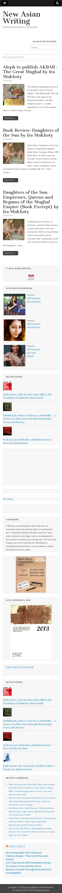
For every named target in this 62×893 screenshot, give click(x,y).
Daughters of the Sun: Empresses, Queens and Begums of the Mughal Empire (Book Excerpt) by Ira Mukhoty (31, 202)
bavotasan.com (43, 890)
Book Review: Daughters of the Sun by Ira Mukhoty (31, 133)
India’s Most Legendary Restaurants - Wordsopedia (32, 818)
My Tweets (8, 499)
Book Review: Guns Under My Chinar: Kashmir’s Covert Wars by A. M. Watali (32, 831)
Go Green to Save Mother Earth (23, 866)
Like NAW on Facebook (19, 667)
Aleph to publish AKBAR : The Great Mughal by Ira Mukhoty (30, 71)
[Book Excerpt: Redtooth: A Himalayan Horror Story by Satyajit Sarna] (31, 432)
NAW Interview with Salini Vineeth (33, 352)
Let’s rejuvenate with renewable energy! (28, 862)
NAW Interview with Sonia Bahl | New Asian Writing (32, 784)
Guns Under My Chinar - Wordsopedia (26, 828)
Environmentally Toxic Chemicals (24, 852)
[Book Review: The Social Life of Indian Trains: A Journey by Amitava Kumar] (31, 758)
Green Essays (17, 846)
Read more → (10, 118)
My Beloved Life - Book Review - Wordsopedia (30, 808)
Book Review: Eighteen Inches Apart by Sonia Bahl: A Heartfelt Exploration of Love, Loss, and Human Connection (31, 791)
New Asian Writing (22, 17)
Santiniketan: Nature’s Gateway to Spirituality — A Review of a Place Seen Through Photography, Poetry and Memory (29, 418)
